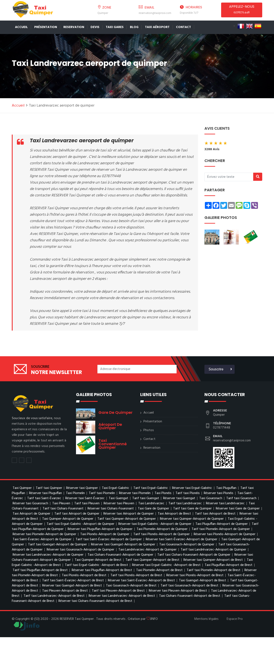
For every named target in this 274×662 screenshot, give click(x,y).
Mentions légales (206, 619)
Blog (134, 27)
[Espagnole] (258, 26)
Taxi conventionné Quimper (112, 444)
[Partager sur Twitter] (14, 460)
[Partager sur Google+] (28, 460)
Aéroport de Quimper (110, 426)
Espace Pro (235, 619)
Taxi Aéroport (157, 27)
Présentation (45, 27)
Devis (95, 27)
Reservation (73, 27)
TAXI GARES (115, 27)
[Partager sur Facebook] (21, 460)
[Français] (240, 26)
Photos (148, 430)
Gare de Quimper (115, 412)
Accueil (21, 27)
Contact (183, 27)
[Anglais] (249, 26)
